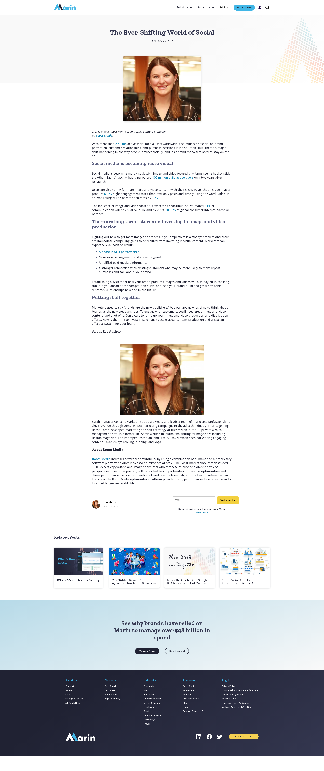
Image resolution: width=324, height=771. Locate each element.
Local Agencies (151, 707)
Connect (69, 686)
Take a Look (147, 651)
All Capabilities (72, 702)
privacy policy (202, 512)
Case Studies (189, 686)
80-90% (170, 210)
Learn (186, 707)
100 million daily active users (172, 177)
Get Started (177, 651)
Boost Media (101, 459)
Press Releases (191, 698)
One (67, 694)
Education (149, 694)
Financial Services (152, 698)
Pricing (223, 7)
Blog (185, 702)
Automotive (149, 686)
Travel (147, 723)
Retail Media (111, 694)
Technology (149, 719)
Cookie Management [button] (232, 694)
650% (108, 194)
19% (155, 198)
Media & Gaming (152, 702)
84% (208, 206)
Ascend (69, 690)
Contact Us (243, 736)
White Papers (190, 690)
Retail (146, 711)
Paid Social (110, 690)
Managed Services (74, 698)
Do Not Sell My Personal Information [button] (240, 690)
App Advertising (112, 698)
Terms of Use (229, 698)
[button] (184, 7)
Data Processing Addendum (236, 702)
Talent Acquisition (153, 715)
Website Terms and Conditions (237, 707)
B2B (146, 690)
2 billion (121, 144)
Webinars (188, 694)
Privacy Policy (228, 686)
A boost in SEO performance (119, 252)
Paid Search (111, 686)
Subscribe (227, 500)
